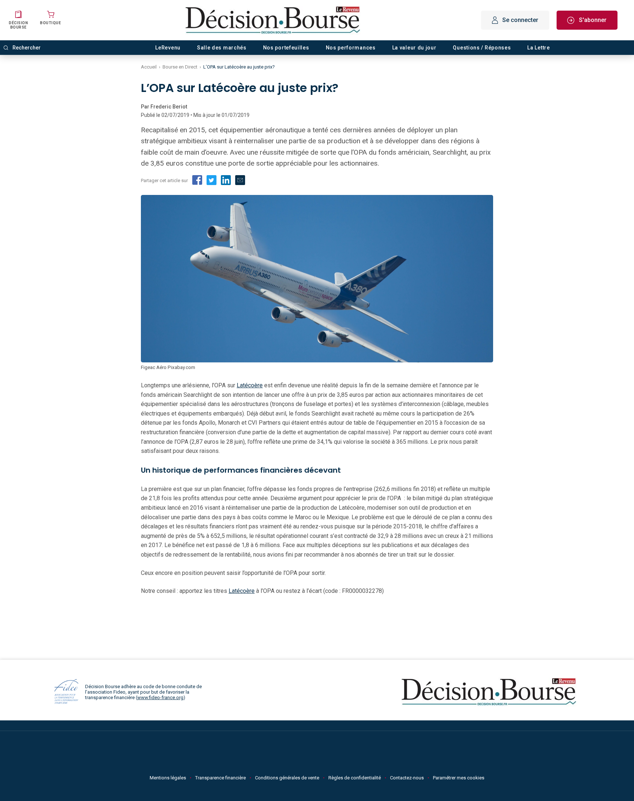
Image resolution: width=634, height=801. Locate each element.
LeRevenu (168, 48)
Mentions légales (168, 777)
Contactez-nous (407, 777)
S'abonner (592, 19)
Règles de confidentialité (354, 777)
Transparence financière (220, 777)
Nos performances (351, 48)
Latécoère (250, 385)
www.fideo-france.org (160, 697)
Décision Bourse (18, 25)
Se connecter (520, 19)
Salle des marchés (222, 48)
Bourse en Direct (180, 67)
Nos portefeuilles (286, 48)
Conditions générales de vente (287, 777)
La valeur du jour (414, 48)
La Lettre (538, 48)
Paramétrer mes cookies (458, 777)
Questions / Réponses (482, 48)
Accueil (149, 67)
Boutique (50, 23)
